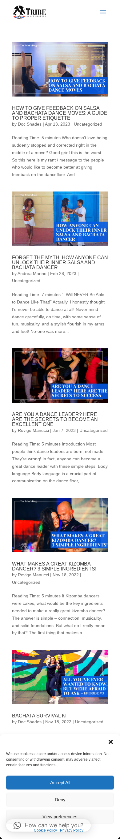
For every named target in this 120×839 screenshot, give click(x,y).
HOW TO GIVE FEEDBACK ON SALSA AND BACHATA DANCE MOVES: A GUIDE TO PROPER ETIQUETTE (59, 113)
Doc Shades (30, 124)
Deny (60, 799)
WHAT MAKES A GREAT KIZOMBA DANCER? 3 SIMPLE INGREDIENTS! (54, 566)
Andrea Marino (32, 273)
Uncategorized (88, 124)
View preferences (60, 816)
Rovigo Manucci (33, 430)
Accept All (60, 782)
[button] (111, 742)
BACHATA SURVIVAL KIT (41, 715)
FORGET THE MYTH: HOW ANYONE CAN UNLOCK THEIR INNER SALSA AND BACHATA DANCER (60, 262)
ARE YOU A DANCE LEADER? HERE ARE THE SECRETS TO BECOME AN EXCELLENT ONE (55, 419)
